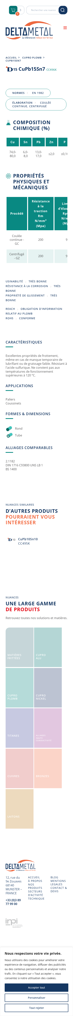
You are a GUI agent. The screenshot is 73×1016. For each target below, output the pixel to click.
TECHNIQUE (36, 898)
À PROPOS (35, 881)
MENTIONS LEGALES (58, 882)
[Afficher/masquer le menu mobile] (65, 28)
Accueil (11, 57)
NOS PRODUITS (35, 886)
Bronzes (42, 776)
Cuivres (13, 776)
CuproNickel (41, 697)
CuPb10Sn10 (28, 539)
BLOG (54, 877)
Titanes (13, 735)
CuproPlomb (12, 697)
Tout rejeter (36, 1008)
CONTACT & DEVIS (59, 889)
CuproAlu (41, 656)
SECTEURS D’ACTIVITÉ (35, 893)
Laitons (13, 816)
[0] (13, 10)
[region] (36, 981)
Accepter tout (36, 987)
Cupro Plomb (32, 57)
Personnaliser (36, 997)
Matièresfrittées (14, 656)
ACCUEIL (34, 877)
